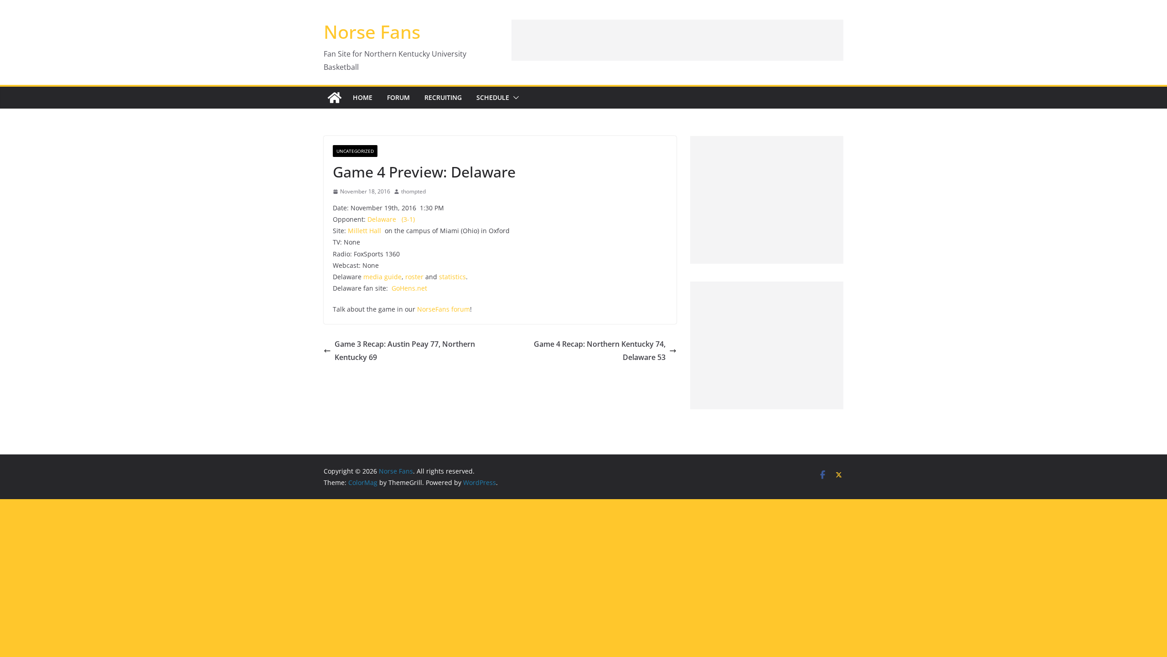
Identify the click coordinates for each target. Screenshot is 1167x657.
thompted (413, 191)
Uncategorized (355, 151)
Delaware (381, 219)
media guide (382, 276)
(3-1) (408, 219)
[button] (514, 97)
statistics (452, 276)
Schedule (492, 97)
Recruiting (443, 97)
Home (362, 97)
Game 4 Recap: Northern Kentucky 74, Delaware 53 (600, 350)
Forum (398, 97)
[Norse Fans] (335, 98)
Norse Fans (372, 31)
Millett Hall (364, 230)
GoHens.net (409, 288)
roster (414, 276)
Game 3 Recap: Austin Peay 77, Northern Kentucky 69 (405, 350)
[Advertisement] (677, 40)
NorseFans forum (443, 309)
